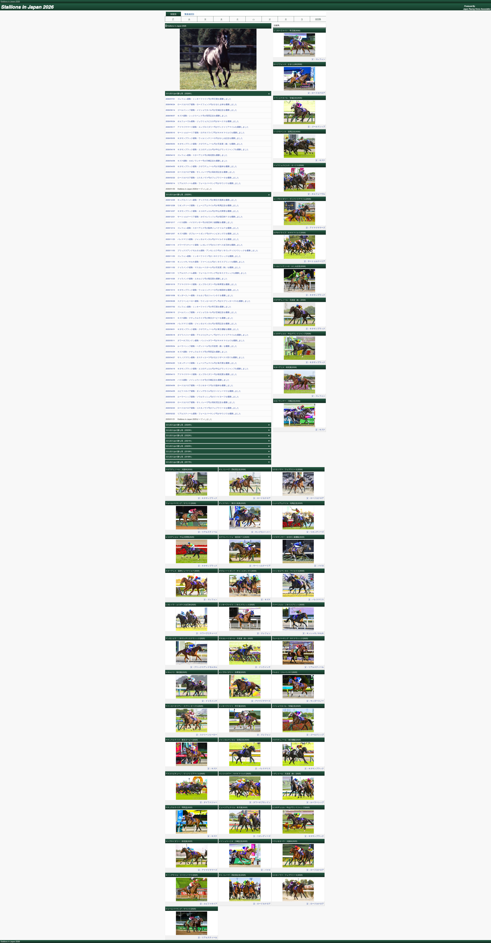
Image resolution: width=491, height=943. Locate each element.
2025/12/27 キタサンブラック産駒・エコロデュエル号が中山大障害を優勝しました (202, 211)
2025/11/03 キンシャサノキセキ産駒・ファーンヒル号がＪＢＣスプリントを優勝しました (205, 261)
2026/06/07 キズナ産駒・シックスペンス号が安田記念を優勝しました (196, 115)
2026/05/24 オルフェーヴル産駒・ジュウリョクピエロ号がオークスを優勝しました (202, 121)
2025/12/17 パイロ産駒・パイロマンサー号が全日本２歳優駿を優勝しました (199, 222)
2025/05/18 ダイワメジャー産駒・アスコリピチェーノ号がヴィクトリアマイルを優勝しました (207, 334)
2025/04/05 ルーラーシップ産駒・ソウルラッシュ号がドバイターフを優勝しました (202, 396)
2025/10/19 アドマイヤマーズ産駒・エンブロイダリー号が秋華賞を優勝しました (201, 284)
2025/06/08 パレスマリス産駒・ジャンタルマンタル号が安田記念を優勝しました (201, 323)
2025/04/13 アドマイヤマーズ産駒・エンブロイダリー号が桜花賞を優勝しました (201, 374)
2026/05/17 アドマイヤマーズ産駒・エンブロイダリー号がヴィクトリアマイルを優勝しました (207, 126)
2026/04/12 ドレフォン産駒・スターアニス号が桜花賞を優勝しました (196, 155)
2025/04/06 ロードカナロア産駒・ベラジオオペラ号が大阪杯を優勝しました (199, 385)
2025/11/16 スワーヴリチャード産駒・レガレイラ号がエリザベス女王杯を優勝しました (204, 244)
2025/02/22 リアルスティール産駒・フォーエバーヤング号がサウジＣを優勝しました (203, 413)
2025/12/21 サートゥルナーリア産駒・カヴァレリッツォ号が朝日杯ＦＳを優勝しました (204, 216)
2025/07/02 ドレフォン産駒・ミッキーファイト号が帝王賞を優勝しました (198, 306)
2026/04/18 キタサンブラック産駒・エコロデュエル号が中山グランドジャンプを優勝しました (207, 149)
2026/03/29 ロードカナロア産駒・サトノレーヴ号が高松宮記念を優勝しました (200, 172)
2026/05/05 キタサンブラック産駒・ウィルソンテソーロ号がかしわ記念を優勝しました (204, 138)
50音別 (173, 14)
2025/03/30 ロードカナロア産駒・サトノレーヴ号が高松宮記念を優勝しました (200, 402)
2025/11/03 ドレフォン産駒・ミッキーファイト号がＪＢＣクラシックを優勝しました (203, 256)
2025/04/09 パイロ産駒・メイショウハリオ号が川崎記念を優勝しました (197, 379)
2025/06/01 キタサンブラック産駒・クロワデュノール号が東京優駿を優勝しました (202, 329)
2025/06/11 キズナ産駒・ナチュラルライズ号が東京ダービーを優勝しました (199, 317)
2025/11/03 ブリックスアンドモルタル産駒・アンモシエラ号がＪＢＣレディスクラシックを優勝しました (212, 250)
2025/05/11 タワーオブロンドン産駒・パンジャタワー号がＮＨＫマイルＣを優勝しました (205, 340)
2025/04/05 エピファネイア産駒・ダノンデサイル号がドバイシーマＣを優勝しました (203, 391)
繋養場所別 (189, 14)
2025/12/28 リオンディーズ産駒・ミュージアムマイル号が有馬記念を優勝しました (202, 205)
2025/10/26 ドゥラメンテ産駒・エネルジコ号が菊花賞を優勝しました (196, 278)
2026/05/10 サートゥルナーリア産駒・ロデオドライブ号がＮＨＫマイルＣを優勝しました (205, 132)
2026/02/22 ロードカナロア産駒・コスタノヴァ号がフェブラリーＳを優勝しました (202, 177)
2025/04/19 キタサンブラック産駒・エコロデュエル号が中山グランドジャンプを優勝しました (207, 368)
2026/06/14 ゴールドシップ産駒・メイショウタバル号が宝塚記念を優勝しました (201, 110)
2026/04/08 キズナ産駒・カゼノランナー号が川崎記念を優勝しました (196, 160)
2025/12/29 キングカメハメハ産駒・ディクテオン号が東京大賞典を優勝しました (201, 199)
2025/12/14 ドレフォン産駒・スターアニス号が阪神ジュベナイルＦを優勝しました (202, 227)
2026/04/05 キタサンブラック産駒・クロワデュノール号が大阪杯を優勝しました (201, 166)
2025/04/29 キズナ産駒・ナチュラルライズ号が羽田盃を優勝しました (196, 351)
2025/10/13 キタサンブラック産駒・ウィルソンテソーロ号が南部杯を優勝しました (202, 289)
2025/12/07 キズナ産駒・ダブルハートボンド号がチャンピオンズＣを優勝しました (202, 233)
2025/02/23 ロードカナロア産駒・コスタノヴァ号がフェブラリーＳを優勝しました (202, 407)
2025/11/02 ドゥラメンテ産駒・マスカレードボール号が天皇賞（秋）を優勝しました (203, 267)
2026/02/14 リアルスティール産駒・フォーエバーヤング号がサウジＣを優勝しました (203, 183)
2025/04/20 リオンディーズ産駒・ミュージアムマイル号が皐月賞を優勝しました (201, 363)
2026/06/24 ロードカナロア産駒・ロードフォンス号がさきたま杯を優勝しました (201, 104)
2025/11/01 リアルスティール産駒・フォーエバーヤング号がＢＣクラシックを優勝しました (206, 273)
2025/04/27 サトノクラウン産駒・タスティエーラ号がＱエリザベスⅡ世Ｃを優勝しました (205, 357)
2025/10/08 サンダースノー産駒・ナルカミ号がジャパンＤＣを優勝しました (199, 295)
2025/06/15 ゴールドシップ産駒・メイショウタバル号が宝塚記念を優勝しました (201, 312)
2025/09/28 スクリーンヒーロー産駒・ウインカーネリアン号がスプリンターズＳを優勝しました (208, 301)
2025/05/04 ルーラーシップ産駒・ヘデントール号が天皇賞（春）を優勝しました (201, 346)
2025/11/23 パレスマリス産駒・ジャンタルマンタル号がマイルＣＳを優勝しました (202, 239)
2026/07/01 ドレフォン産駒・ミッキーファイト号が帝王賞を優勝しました (198, 98)
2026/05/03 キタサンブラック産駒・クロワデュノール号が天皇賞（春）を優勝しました (204, 143)
